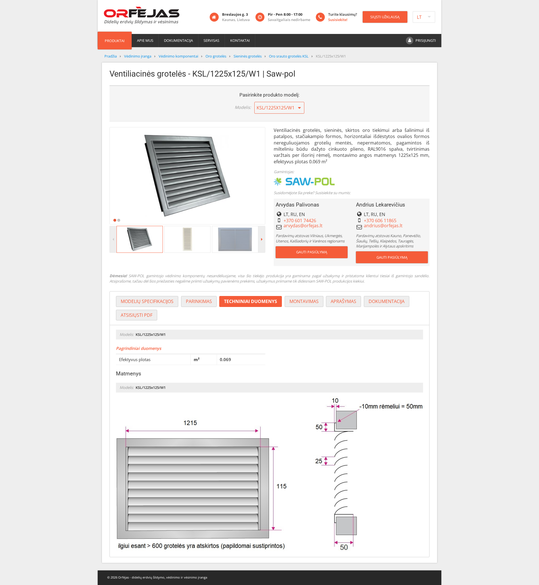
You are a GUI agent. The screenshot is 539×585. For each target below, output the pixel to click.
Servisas (211, 40)
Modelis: (243, 107)
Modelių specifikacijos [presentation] (147, 301)
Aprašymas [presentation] (343, 301)
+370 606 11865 (380, 220)
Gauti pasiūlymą (311, 251)
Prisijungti (425, 40)
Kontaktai (240, 40)
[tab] (147, 301)
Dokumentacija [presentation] (387, 301)
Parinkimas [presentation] (199, 301)
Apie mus (145, 40)
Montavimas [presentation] (304, 301)
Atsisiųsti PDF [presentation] (136, 315)
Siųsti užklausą (384, 16)
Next (273, 175)
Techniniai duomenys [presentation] (250, 301)
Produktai (115, 40)
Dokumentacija (178, 40)
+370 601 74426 (300, 220)
